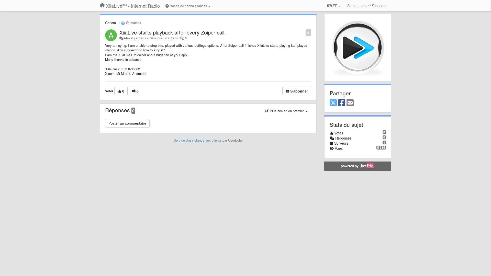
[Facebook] (341, 103)
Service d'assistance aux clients (197, 140)
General (111, 22)
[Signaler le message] (303, 32)
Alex (127, 38)
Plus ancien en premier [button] (287, 110)
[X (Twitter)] (333, 103)
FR (335, 5)
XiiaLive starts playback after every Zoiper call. (172, 32)
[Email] (350, 103)
